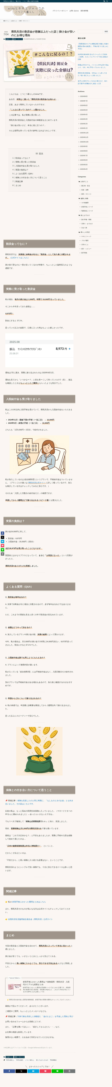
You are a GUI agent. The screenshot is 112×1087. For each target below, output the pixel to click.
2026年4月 (84, 114)
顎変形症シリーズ (87, 211)
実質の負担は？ (21, 170)
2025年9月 (84, 146)
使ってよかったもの (42, 1060)
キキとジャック (86, 236)
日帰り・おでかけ (87, 223)
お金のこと (9, 39)
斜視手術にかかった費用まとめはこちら (29, 902)
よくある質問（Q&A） (24, 174)
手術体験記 (53, 1060)
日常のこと (84, 244)
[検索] (107, 1)
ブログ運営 (84, 240)
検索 (106, 31)
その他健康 (84, 202)
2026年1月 (84, 128)
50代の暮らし (10, 1060)
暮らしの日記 (85, 232)
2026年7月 (84, 101)
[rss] (104, 1)
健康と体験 (84, 198)
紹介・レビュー (86, 249)
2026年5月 (84, 110)
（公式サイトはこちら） (19, 258)
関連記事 (19, 181)
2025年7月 (84, 155)
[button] (9, 1071)
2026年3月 (84, 119)
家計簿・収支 (85, 186)
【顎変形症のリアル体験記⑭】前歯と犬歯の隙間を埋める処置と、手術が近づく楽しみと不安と (93, 46)
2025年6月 (84, 160)
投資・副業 (84, 190)
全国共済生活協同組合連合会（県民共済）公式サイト (30, 919)
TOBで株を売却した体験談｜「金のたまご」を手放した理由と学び (45, 1016)
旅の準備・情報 (86, 219)
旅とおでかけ (85, 215)
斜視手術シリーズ (87, 207)
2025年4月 (84, 169)
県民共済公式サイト (37, 483)
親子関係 (84, 253)
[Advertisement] (39, 214)
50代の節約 (19, 1060)
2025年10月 (84, 142)
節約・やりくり (18, 39)
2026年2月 (84, 124)
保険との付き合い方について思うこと (31, 178)
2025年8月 (84, 151)
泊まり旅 (84, 228)
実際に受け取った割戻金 (25, 162)
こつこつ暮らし (29, 1060)
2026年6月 (84, 105)
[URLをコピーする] (69, 1071)
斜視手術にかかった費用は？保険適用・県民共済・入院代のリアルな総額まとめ (46, 983)
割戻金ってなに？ (22, 158)
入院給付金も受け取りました (27, 166)
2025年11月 (84, 137)
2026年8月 (84, 96)
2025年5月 (84, 164)
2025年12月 (84, 133)
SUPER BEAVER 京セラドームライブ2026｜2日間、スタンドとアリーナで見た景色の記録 (93, 57)
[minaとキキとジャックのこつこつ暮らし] (25, 10)
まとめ (18, 185)
